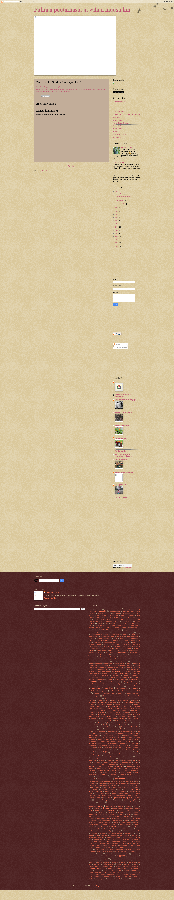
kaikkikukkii (93, 665)
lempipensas (134, 725)
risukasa (103, 810)
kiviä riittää (92, 700)
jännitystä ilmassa (123, 661)
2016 (117, 236)
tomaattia (108, 853)
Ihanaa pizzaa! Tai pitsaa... (121, 123)
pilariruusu (115, 785)
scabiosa (93, 820)
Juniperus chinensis (104, 661)
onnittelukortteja (126, 762)
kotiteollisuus (111, 708)
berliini (138, 615)
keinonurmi (109, 679)
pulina (107, 793)
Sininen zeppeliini (121, 459)
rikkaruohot (137, 808)
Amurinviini (126, 611)
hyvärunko (106, 644)
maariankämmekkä (108, 735)
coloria (117, 382)
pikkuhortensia (93, 783)
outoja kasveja (112, 764)
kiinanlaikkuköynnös (94, 696)
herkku (106, 634)
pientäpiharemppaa (101, 776)
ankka (138, 611)
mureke (121, 747)
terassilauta (109, 849)
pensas (136, 772)
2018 (117, 230)
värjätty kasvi (127, 876)
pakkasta (100, 766)
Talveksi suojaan (104, 843)
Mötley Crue (108, 754)
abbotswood (98, 609)
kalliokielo (130, 665)
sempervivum (134, 820)
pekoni (122, 772)
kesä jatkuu (135, 684)
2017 (117, 233)
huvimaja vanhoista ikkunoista (112, 642)
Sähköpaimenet (120, 485)
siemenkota (104, 824)
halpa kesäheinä (123, 625)
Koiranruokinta (101, 702)
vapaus (106, 870)
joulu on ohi (127, 656)
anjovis (133, 611)
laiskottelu (110, 720)
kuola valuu (118, 712)
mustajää (135, 747)
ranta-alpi (136, 804)
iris (118, 650)
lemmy (114, 725)
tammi (131, 845)
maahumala (94, 733)
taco (95, 841)
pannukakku (117, 768)
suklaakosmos (127, 831)
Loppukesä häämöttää (123, 196)
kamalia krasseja (113, 667)
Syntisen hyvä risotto (119, 134)
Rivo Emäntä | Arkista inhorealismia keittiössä (123, 455)
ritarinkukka (111, 810)
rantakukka (92, 806)
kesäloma (112, 691)
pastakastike (134, 770)
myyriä (99, 751)
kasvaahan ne (92, 671)
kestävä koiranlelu (94, 684)
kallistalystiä (102, 667)
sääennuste (135, 839)
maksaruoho (92, 737)
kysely (130, 716)
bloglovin (97, 617)
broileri (109, 617)
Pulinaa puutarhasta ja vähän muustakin (82, 9)
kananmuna (137, 667)
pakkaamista (134, 764)
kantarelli (113, 669)
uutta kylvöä (97, 864)
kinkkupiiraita (130, 696)
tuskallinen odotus (135, 858)
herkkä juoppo (115, 634)
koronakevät (124, 706)
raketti (121, 804)
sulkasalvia (103, 833)
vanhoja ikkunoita (133, 868)
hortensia (91, 640)
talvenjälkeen (115, 843)
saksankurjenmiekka (103, 818)
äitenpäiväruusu (93, 880)
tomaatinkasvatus (133, 851)
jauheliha (114, 654)
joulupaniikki (114, 659)
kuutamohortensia (121, 714)
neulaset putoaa (128, 756)
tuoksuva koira (114, 858)
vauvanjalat (135, 870)
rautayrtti (136, 806)
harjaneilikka (99, 627)
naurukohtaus (134, 754)
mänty (118, 751)
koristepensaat (113, 706)
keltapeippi (126, 682)
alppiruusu (93, 611)
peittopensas (114, 772)
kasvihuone (126, 671)
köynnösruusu (92, 720)
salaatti (113, 818)
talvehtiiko (137, 841)
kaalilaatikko (98, 663)
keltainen (92, 682)
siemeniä (135, 822)
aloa (135, 609)
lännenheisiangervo (113, 731)
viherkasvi (137, 872)
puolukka (136, 795)
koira (106, 700)
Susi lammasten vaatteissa (124, 472)
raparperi (100, 806)
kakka (106, 665)
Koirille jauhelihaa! (118, 111)
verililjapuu (107, 872)
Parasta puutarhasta (122, 425)
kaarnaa (129, 663)
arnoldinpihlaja (126, 613)
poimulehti (126, 789)
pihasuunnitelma (133, 779)
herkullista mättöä (93, 636)
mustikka (114, 749)
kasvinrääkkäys (94, 673)
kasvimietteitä (136, 671)
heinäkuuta (120, 194)
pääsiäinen (101, 802)
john (126, 654)
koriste (92, 706)
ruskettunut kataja (132, 812)
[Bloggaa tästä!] (43, 96)
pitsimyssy (135, 787)
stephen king (107, 831)
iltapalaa (91, 650)
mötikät (101, 754)
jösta (139, 661)
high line (99, 638)
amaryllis (102, 611)
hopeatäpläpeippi (133, 638)
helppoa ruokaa (116, 632)
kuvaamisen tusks (100, 716)
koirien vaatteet (112, 702)
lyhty (95, 731)
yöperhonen (110, 878)
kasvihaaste (116, 671)
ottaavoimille (101, 764)
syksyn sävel (135, 835)
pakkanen (92, 766)
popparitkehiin (123, 791)
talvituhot (114, 845)
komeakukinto (101, 704)
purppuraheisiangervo (119, 798)
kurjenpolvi (101, 714)
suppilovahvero (129, 833)
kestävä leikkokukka (106, 684)
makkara (135, 735)
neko (105, 756)
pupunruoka (92, 797)
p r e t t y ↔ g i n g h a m (123, 412)
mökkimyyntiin (92, 754)
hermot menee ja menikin (108, 636)
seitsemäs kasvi (117, 820)
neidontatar (92, 756)
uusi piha (106, 862)
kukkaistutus (125, 710)
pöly (126, 802)
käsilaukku (122, 718)
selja (126, 820)
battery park (124, 615)
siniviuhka (112, 827)
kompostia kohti (119, 704)
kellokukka (124, 679)
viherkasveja (129, 872)
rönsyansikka (98, 816)
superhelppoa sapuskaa (115, 833)
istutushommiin (110, 652)
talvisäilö (99, 845)
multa (99, 747)
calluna (116, 617)
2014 (117, 243)
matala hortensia (116, 741)
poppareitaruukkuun (110, 791)
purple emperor (106, 797)
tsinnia (105, 856)
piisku (136, 781)
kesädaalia (111, 686)
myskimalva (92, 751)
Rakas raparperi (119, 174)
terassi (91, 849)
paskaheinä (115, 770)
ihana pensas (126, 646)
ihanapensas (103, 648)
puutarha (129, 798)
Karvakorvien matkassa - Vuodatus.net (123, 395)
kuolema (126, 712)
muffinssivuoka (134, 745)
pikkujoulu (111, 783)
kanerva (93, 669)
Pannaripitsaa (117, 129)
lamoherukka (126, 720)
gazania (120, 623)
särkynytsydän (125, 839)
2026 (117, 191)
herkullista (134, 634)
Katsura (93, 675)
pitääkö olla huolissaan (107, 789)
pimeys (122, 785)
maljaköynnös (103, 737)
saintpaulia (135, 816)
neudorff (119, 756)
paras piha (135, 768)
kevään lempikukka (132, 693)
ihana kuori (107, 646)
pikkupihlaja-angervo (122, 783)
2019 (117, 227)
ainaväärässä (113, 609)
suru (137, 833)
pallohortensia (119, 766)
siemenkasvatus (93, 824)
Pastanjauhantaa (120, 438)
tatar (121, 847)
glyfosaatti (135, 623)
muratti (115, 747)
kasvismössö (104, 673)
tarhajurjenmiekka (96, 847)
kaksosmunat (121, 665)
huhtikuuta (120, 200)
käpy (109, 718)
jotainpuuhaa (113, 656)
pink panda (130, 785)
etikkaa (100, 623)
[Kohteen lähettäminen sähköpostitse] (42, 96)
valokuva (100, 868)
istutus (100, 652)
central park (135, 617)
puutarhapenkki (99, 800)
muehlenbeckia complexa (106, 745)
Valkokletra (135, 866)
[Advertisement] (123, 261)
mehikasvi (127, 741)
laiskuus (117, 720)
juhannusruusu (93, 661)
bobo (103, 617)
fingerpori (112, 623)
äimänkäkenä (135, 878)
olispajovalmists (126, 760)
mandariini (100, 739)
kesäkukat (137, 686)
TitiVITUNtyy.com (121, 497)
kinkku (122, 696)
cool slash (96, 619)
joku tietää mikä (134, 654)
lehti (122, 723)
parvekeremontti (104, 770)
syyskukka (129, 837)
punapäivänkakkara (119, 795)
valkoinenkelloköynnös (122, 866)
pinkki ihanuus (95, 787)
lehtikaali (127, 722)
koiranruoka (92, 702)
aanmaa (91, 609)
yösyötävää (126, 878)
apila (108, 613)
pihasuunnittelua (105, 781)
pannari (99, 768)
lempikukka (123, 725)
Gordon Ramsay (99, 625)
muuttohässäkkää (123, 749)
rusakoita (120, 812)
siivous (136, 824)
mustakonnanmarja (94, 749)
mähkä (112, 751)
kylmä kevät (121, 716)
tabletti (90, 841)
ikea (111, 648)
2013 (117, 246)
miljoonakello (92, 743)
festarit (106, 623)
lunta (136, 729)
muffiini (118, 745)
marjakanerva (92, 741)
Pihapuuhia (109, 779)
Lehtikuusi (135, 722)
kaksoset (113, 665)
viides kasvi (110, 874)
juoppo (114, 661)
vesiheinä (120, 872)
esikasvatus (137, 621)
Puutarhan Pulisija (52, 592)
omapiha (106, 762)
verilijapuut (98, 872)
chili (90, 619)
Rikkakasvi (97, 808)
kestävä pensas (119, 684)
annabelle (93, 613)
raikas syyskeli (92, 804)
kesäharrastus (120, 686)
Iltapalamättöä (117, 137)
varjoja (119, 870)
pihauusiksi (129, 781)
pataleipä (91, 772)
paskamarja (125, 770)
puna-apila (128, 793)
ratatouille (128, 806)
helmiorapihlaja (117, 630)
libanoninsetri (110, 727)
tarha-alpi (137, 845)
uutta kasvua (132, 862)
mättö (130, 751)
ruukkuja (122, 814)
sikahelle (91, 826)
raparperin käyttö (110, 806)
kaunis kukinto (114, 677)
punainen (93, 795)
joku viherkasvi (93, 656)
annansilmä (101, 613)
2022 (117, 217)
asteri (98, 615)
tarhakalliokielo (107, 847)
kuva (129, 714)
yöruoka (118, 878)
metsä (136, 741)
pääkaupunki (92, 802)
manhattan (117, 739)
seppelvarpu (92, 822)
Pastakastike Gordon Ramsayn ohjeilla (126, 114)
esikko (93, 623)
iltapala (136, 648)
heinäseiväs (116, 627)
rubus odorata (136, 810)
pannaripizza (107, 768)
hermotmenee (121, 636)
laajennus (101, 720)
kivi (127, 698)
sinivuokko (134, 827)
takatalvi (106, 841)
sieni (121, 824)
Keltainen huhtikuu (120, 162)
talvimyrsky (92, 845)
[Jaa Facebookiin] (47, 96)
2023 (117, 214)
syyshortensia (110, 837)
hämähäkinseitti (126, 644)
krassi (132, 708)
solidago (124, 828)
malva (130, 737)
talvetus (123, 843)
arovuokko (135, 613)
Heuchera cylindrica (132, 636)
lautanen (115, 722)
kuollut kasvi (134, 712)
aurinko (104, 615)
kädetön (103, 718)
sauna (127, 818)
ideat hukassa (136, 644)
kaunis (105, 677)
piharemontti (120, 779)
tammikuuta (121, 204)
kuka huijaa (94, 710)
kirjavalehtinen (98, 698)
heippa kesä (125, 627)
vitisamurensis (134, 874)
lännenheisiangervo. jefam (128, 731)
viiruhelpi (119, 874)
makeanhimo (126, 735)
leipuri (98, 725)
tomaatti (100, 853)
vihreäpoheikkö (100, 874)
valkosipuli (92, 868)
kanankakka (128, 667)
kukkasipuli (92, 712)
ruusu (128, 814)
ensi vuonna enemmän (106, 621)
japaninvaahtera (93, 655)
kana (121, 667)
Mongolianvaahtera (123, 743)
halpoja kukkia (134, 625)
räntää (90, 816)
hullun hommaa (124, 640)
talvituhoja (107, 845)
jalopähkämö (134, 652)
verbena (91, 872)
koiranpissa (135, 700)
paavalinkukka (124, 764)
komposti (109, 704)
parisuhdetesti (92, 770)
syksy (97, 835)
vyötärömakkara (108, 876)
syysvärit (108, 839)
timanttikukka (136, 849)
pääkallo (135, 800)
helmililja (104, 630)
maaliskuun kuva (107, 733)
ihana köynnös (117, 646)
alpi (139, 609)
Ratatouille (116, 131)
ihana (100, 646)
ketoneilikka (121, 691)
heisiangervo (134, 627)
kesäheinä (129, 686)
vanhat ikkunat (122, 868)
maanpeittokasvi (133, 733)
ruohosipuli (102, 812)
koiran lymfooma (116, 700)
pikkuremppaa (92, 785)
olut (134, 760)
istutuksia (91, 652)
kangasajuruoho (102, 669)
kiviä (137, 698)
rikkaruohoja (128, 808)
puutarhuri (109, 800)
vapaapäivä (98, 870)
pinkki (138, 785)
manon (124, 739)
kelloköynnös (133, 679)
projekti (132, 791)
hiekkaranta (92, 638)
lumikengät (129, 729)
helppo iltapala (129, 630)
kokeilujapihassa (129, 702)
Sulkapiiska (94, 833)
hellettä (96, 630)
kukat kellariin (104, 710)
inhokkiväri (112, 650)
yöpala (103, 879)
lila (118, 727)
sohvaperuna (115, 828)
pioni (114, 787)
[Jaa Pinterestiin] (49, 96)
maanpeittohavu (119, 733)
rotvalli (128, 810)
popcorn (135, 789)
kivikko (132, 698)
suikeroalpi (116, 831)
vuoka (90, 876)
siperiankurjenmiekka (94, 828)
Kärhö (115, 718)
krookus (138, 708)
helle (90, 630)
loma (100, 729)
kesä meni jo (92, 686)
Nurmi (129, 758)
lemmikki (105, 725)
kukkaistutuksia (115, 710)
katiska (127, 673)
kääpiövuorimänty (133, 718)
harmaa (108, 628)
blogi (91, 617)
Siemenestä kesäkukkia (104, 822)
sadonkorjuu (126, 816)
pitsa (128, 787)
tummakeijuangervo (94, 858)
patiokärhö (99, 772)
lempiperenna (92, 727)
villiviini (126, 874)
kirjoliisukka (107, 698)
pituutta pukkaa (93, 789)
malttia (124, 737)
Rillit (91, 810)
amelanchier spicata (114, 611)
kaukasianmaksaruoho (95, 677)
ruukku (105, 814)
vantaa (90, 870)
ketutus (130, 691)
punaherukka (136, 793)
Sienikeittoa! (117, 126)
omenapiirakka (115, 762)
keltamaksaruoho (116, 682)
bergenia (131, 615)
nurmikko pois (92, 760)
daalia (114, 619)
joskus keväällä (103, 656)
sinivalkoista (101, 827)
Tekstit (117, 344)
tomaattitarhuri (118, 853)
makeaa (118, 735)
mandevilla (109, 739)
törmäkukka (105, 860)
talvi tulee (136, 843)
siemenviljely (113, 824)
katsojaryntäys (136, 673)
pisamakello (121, 787)
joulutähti (134, 659)
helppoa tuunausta (128, 632)
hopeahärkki (123, 638)
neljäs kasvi (112, 756)
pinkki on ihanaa (106, 787)
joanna (121, 654)
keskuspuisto (134, 682)
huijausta (115, 640)
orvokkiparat (92, 764)
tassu (116, 847)
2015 (117, 240)
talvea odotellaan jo (127, 841)
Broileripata (116, 117)
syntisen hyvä (92, 837)
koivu (119, 702)
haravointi (91, 627)
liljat (137, 727)
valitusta (119, 864)
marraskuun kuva (104, 741)
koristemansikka (101, 706)
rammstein (128, 804)
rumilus (93, 812)
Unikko (114, 860)
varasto (112, 870)
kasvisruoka (113, 673)
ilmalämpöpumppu (127, 648)
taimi (100, 841)
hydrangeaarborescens (95, 644)
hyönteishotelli (116, 644)
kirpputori (121, 698)
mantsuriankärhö (133, 739)
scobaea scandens (104, 820)
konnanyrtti (137, 704)
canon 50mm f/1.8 (125, 617)
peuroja (91, 776)
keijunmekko (100, 679)
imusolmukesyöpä (102, 650)
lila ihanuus (124, 727)
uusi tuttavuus (115, 862)
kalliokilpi (137, 665)
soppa (131, 828)
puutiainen (118, 800)
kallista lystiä (93, 667)
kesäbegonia (101, 686)
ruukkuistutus (113, 814)
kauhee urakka (104, 675)
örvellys (101, 880)
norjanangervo (100, 758)
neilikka (99, 756)
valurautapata (112, 868)
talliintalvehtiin (116, 841)
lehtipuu (91, 725)
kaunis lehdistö (124, 677)
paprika (126, 768)
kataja (121, 673)
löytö (139, 731)
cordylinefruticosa (106, 619)
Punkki (129, 795)
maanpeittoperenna (94, 735)
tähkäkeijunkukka (95, 860)
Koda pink (100, 700)
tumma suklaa (133, 856)
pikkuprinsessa (134, 783)
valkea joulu (127, 864)
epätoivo (117, 621)
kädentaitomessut (93, 718)
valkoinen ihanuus (94, 866)
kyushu (136, 716)
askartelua (91, 615)
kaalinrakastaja (108, 663)
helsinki (138, 632)
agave (106, 609)
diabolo (121, 619)
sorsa (100, 831)
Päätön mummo (111, 802)
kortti (131, 706)
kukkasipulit (101, 712)
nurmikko (135, 758)
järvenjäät (133, 661)
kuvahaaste (111, 716)
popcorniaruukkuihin (95, 791)
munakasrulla (107, 747)
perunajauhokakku (133, 774)
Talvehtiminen (94, 843)
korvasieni (137, 706)
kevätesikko (97, 693)
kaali (91, 663)
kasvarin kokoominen (104, 671)
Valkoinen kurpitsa (107, 866)
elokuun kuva (94, 621)
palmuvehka (130, 766)
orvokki (136, 762)
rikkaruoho (106, 808)
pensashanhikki (93, 774)
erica (123, 621)
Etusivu (71, 166)
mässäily (124, 751)
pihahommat (123, 776)
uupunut (92, 862)
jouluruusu (124, 659)
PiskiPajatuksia (120, 451)
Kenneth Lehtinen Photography (126, 400)
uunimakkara (136, 860)
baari (117, 615)
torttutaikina (135, 853)
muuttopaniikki (135, 749)
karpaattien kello (133, 669)
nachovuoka (117, 754)
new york (137, 756)
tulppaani (121, 856)
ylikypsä (136, 876)
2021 (117, 221)
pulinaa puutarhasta (117, 793)
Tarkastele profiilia (49, 598)
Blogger (98, 886)
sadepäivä (117, 816)
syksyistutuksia (114, 835)
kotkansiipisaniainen (123, 708)
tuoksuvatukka (124, 858)
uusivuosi (123, 862)
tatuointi (128, 847)
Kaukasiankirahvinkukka (131, 675)
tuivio (112, 856)
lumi (121, 729)
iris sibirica (125, 650)
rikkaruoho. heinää (117, 808)
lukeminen (115, 729)
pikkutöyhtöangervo (104, 785)
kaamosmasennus (119, 663)
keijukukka (91, 679)
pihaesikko (114, 776)
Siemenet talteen (126, 147)
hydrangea (135, 642)
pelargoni (128, 772)
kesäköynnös (101, 691)
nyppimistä (110, 760)
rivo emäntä (121, 810)
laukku (109, 722)
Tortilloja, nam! (117, 120)
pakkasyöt (109, 766)
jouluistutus (135, 656)
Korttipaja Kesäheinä (119, 102)
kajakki (101, 665)
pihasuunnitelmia (93, 781)
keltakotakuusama (104, 682)
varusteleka (126, 870)
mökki (136, 752)
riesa (90, 808)
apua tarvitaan (116, 613)
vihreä (92, 874)
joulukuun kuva (102, 659)
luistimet (107, 729)
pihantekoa (101, 779)
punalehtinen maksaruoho (105, 795)
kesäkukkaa (108, 688)
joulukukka (91, 659)
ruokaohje (111, 812)
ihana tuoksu (94, 648)
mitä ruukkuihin (112, 743)
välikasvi (118, 876)
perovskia (123, 774)
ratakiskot (120, 806)
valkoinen (135, 864)
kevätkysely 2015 (109, 693)
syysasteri (101, 837)
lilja (132, 727)
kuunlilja (111, 714)
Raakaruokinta (134, 802)
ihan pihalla (93, 646)
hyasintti (126, 642)
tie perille (128, 849)
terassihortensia (100, 849)
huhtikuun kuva (105, 640)
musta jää (128, 747)
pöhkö (120, 802)
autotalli (111, 615)
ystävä (97, 878)
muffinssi (125, 745)
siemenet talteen (126, 822)
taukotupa (135, 847)
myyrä (105, 752)
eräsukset (129, 621)
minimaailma (102, 743)
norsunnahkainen (111, 758)
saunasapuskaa (136, 818)
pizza (118, 789)
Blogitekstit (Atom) (44, 171)
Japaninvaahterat (105, 654)
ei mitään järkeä (136, 619)
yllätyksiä (91, 878)
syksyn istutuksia (124, 835)
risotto (97, 810)
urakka (120, 860)
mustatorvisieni (105, 749)
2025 (117, 208)
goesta (90, 625)
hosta (97, 640)
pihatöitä (121, 781)
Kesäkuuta (91, 691)
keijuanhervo (134, 677)
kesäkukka (95, 688)
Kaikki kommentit (121, 348)
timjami (93, 851)
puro (98, 797)
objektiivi (117, 760)
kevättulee (120, 693)
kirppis (114, 698)
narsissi (125, 754)
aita (120, 609)
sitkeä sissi (106, 828)
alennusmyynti (128, 609)
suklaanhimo (136, 831)
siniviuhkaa (124, 826)
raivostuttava (102, 804)
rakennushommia (112, 804)
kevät (137, 690)
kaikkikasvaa (136, 663)
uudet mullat (127, 860)
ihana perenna (136, 646)
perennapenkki (114, 774)
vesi (114, 872)
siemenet (116, 822)
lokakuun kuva (93, 729)
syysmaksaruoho (98, 839)
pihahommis (92, 779)
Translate (128, 568)
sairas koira (92, 818)
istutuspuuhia (122, 652)
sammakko (120, 818)
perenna (103, 775)
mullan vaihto (92, 747)
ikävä (117, 648)
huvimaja (97, 642)
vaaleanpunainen (108, 864)
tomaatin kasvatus (120, 851)
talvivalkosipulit (123, 845)
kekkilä (117, 679)
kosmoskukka (94, 708)
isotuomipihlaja (134, 650)
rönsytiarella (108, 816)
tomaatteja (92, 854)
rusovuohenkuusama (95, 814)
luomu (90, 731)
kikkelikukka (105, 696)
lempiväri (101, 727)
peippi (106, 772)
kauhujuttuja (116, 675)
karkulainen (122, 669)
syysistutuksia (120, 837)
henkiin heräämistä (96, 634)
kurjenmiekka (92, 714)
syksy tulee (105, 835)
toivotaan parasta (108, 851)
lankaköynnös (101, 723)
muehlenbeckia (93, 745)
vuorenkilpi (98, 876)
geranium (127, 623)
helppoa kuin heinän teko (103, 632)
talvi (129, 843)
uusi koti (99, 862)
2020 (117, 224)
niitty (92, 758)
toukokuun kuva (94, 856)
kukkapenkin (134, 710)
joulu (120, 657)
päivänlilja (127, 800)
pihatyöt (114, 781)
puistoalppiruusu (99, 793)
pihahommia (134, 777)
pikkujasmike (102, 783)
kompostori (129, 704)
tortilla (126, 854)
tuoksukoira (105, 858)
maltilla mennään (114, 737)
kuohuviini (109, 712)
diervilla (127, 619)
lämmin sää (102, 731)
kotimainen (103, 708)
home (115, 638)
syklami (91, 835)
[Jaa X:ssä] (45, 96)
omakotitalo (97, 762)
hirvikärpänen (108, 638)
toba (98, 851)
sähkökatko (116, 839)
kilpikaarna (115, 696)
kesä (127, 684)
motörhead (134, 743)
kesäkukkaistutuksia (122, 688)
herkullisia (125, 634)
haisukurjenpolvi (111, 625)
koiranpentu (126, 700)
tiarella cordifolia (119, 849)
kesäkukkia (134, 688)
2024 (117, 211)
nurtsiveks (101, 760)
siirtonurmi (129, 824)
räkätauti (136, 814)
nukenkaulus (121, 758)
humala (133, 640)
